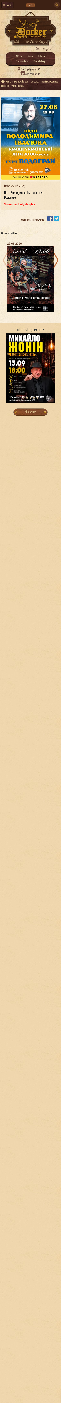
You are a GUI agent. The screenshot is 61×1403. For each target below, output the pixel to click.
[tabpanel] (30, 368)
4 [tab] (34, 398)
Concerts (35, 81)
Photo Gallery (39, 61)
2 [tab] (27, 398)
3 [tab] (30, 398)
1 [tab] (24, 398)
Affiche (19, 56)
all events (30, 412)
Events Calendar (21, 81)
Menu (30, 56)
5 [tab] (37, 398)
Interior (41, 56)
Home (8, 81)
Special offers (22, 61)
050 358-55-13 (33, 74)
